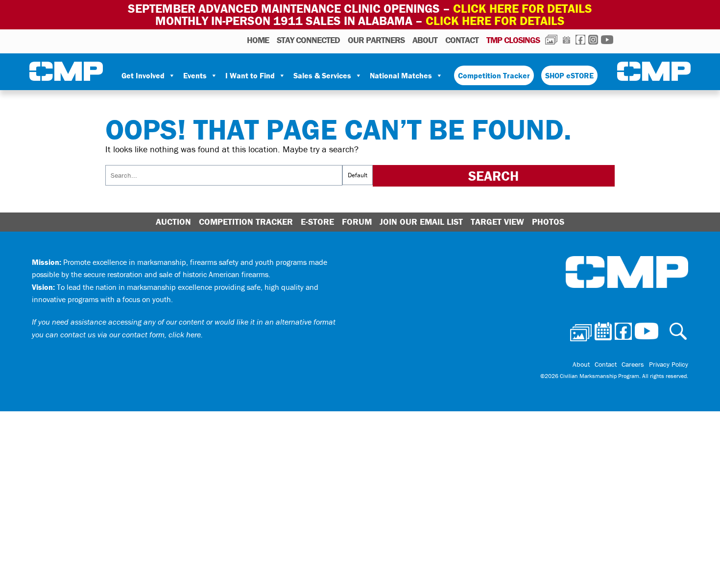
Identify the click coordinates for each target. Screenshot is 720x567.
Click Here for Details (495, 20)
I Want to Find (250, 75)
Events (195, 75)
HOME (258, 40)
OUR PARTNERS (376, 40)
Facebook (580, 39)
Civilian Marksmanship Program (66, 71)
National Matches (401, 75)
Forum (357, 221)
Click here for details (522, 8)
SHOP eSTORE (569, 75)
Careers (633, 364)
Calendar (566, 39)
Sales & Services (322, 75)
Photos (551, 39)
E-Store (317, 221)
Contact (462, 40)
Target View (497, 221)
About (424, 40)
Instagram (593, 39)
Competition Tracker (494, 75)
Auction (173, 221)
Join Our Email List (421, 221)
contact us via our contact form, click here (130, 334)
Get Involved (143, 75)
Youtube (607, 39)
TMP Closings (513, 40)
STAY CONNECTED (308, 40)
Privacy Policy (668, 364)
